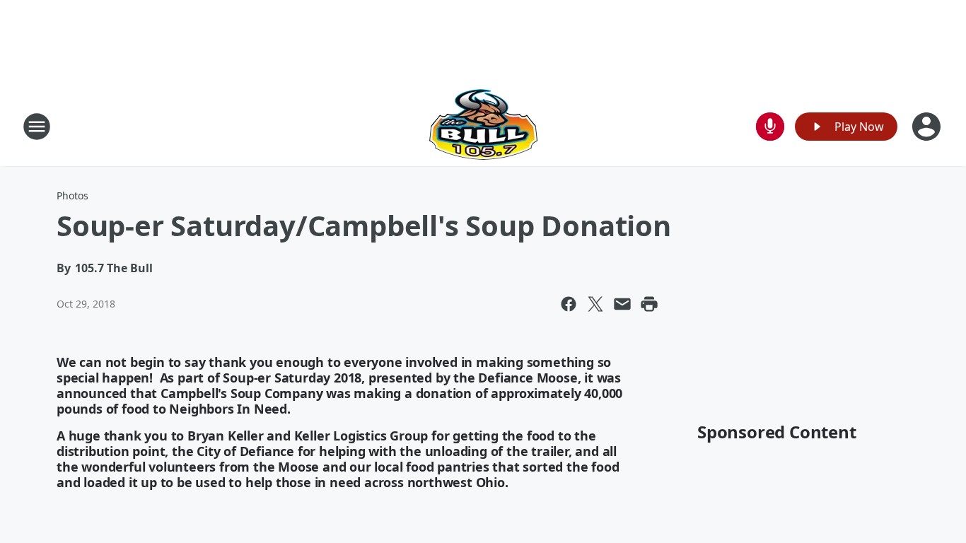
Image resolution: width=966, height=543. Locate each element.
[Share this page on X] (595, 304)
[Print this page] (649, 304)
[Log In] (927, 126)
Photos (72, 195)
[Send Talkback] (770, 126)
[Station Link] (483, 126)
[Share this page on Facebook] (568, 304)
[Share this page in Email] (622, 304)
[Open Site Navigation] (37, 126)
